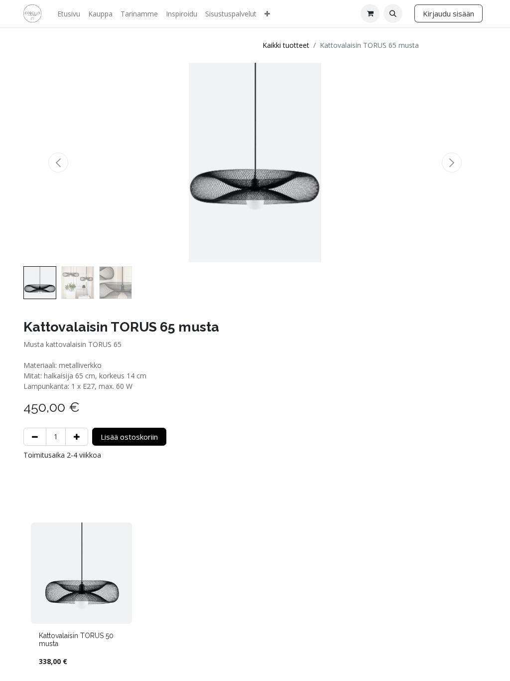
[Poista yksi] (34, 437)
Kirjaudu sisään (448, 13)
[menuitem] (68, 13)
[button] (392, 13)
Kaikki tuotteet (285, 45)
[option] (255, 598)
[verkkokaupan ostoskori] (370, 13)
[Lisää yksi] (76, 437)
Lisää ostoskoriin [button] (129, 437)
